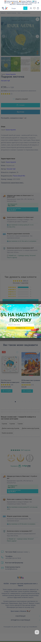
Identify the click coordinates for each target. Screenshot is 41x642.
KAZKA (6, 8)
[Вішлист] (34, 8)
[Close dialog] (39, 306)
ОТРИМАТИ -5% (20, 328)
